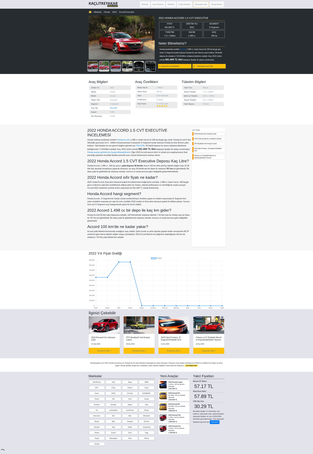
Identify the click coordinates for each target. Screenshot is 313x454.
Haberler (171, 4)
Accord (183, 49)
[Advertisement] (208, 204)
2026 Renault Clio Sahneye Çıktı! (205, 134)
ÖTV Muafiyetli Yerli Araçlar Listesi (205, 143)
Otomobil (113, 108)
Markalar (145, 4)
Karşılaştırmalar (201, 4)
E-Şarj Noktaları (185, 4)
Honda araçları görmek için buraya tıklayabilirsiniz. (109, 152)
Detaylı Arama (216, 4)
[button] (92, 66)
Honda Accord (123, 140)
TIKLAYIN (140, 146)
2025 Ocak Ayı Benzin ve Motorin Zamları (207, 138)
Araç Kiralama (158, 4)
